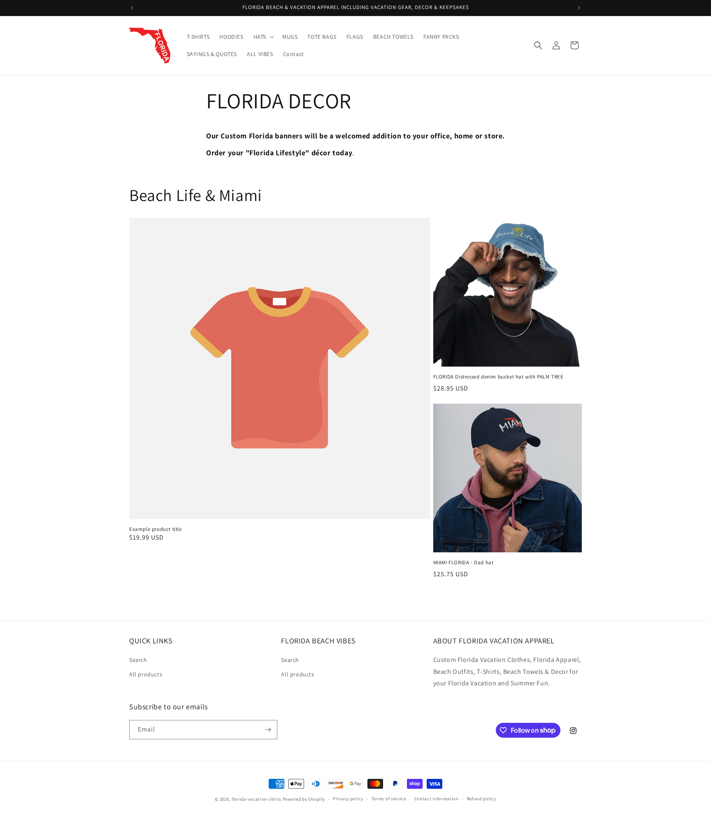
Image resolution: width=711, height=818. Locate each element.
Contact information (436, 799)
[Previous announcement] (132, 8)
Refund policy (481, 799)
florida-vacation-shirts (256, 799)
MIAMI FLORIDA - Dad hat (463, 562)
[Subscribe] (268, 729)
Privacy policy (348, 799)
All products (145, 674)
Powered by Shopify (304, 799)
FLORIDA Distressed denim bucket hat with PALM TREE (498, 377)
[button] (263, 36)
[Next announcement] (579, 8)
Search (138, 660)
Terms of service (389, 799)
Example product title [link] (155, 529)
